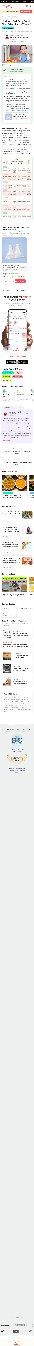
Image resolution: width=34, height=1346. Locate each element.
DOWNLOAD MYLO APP (17, 356)
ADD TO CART (20, 281)
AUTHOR (19, 407)
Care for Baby (17, 376)
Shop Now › (24, 118)
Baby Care (19, 373)
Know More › (7, 440)
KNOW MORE (7, 281)
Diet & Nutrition (7, 373)
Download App (26, 11)
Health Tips (6, 376)
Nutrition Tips (7, 380)
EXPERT (7, 407)
